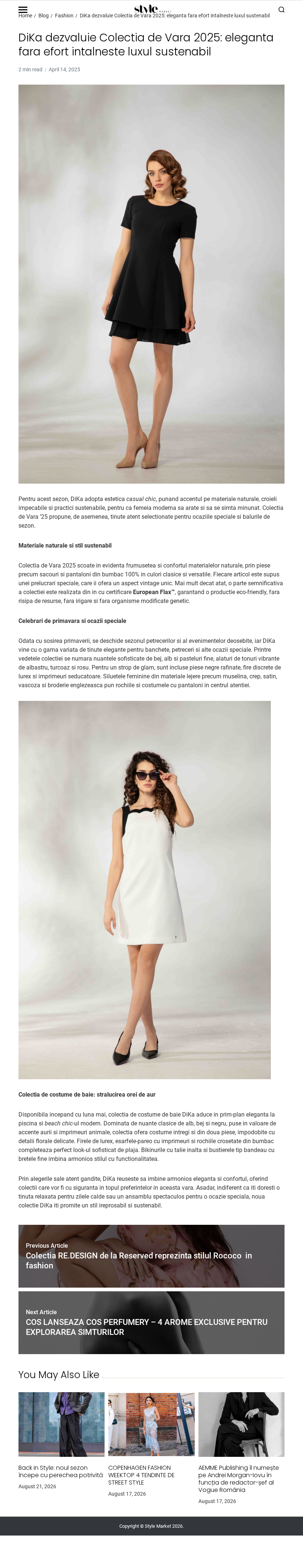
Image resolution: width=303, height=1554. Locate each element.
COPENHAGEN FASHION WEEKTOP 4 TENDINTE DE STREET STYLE (141, 1475)
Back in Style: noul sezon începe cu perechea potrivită (60, 1471)
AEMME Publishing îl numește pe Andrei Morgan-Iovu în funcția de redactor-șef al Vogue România (238, 1479)
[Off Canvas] (22, 10)
